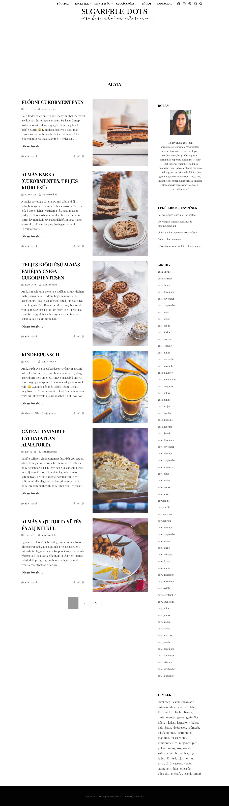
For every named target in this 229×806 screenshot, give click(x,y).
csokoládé (187, 702)
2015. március (165, 635)
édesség (185, 768)
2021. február (164, 345)
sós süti (187, 748)
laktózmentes (166, 732)
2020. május (164, 406)
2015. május (164, 621)
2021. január (164, 352)
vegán (188, 763)
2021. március (165, 339)
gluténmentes (167, 717)
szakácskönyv (126, 3)
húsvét (162, 722)
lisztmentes (184, 732)
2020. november (166, 366)
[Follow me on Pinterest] (189, 3)
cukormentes (166, 707)
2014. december (166, 648)
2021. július (163, 312)
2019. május (164, 487)
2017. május (163, 500)
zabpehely (164, 768)
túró (168, 763)
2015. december (166, 574)
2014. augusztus (166, 675)
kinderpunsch (40, 354)
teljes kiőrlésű (167, 758)
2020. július (164, 393)
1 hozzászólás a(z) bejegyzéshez (41, 413)
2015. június (164, 615)
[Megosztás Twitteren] (78, 156)
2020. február (165, 426)
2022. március (165, 278)
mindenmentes (167, 743)
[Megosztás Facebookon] (74, 156)
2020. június (164, 399)
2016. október (165, 527)
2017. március (165, 514)
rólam (146, 3)
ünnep (197, 773)
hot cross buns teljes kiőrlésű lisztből (177, 214)
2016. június (164, 541)
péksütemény (166, 748)
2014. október (165, 662)
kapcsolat (164, 3)
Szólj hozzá (31, 156)
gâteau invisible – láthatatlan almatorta (45, 437)
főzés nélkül (165, 712)
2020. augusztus (166, 386)
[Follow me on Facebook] (178, 3)
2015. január (164, 642)
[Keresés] (201, 3)
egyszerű (182, 707)
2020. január (164, 433)
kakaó (171, 722)
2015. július (163, 608)
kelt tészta (164, 727)
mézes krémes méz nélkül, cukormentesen (180, 246)
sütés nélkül (166, 753)
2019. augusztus (166, 467)
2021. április (164, 332)
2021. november (166, 298)
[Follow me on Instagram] (184, 3)
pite (194, 743)
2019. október (165, 453)
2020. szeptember (167, 379)
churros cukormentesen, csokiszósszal (178, 232)
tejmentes (181, 753)
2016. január (164, 568)
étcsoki (186, 773)
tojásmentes (185, 758)
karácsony (183, 722)
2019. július (163, 473)
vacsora (178, 763)
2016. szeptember (167, 534)
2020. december (166, 359)
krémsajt (193, 727)
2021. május (164, 325)
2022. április (164, 271)
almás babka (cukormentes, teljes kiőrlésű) (49, 180)
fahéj (193, 707)
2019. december (166, 440)
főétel (178, 712)
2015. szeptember (167, 594)
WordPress (139, 796)
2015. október (165, 588)
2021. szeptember (167, 305)
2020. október (165, 372)
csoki (176, 702)
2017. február (164, 520)
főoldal (63, 3)
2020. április (164, 413)
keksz (195, 722)
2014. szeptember (167, 668)
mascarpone (178, 737)
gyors (181, 717)
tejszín (194, 753)
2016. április (164, 547)
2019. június (164, 480)
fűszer (188, 712)
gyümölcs (192, 717)
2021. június (164, 318)
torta (161, 763)
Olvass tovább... (32, 146)
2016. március (165, 554)
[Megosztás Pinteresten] (83, 156)
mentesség (102, 3)
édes (176, 768)
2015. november (166, 581)
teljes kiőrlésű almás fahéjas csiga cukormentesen (50, 271)
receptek (82, 3)
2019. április (164, 494)
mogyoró (184, 743)
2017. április (164, 507)
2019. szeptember (167, 460)
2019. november (166, 446)
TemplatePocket (114, 796)
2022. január (164, 285)
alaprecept (164, 702)
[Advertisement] (114, 49)
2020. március (165, 419)
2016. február (164, 561)
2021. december (166, 292)
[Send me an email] (195, 3)
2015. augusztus (166, 601)
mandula (163, 737)
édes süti (163, 773)
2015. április (164, 628)
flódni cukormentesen (52, 102)
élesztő (175, 773)
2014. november (166, 655)
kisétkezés (179, 727)
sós (179, 748)
